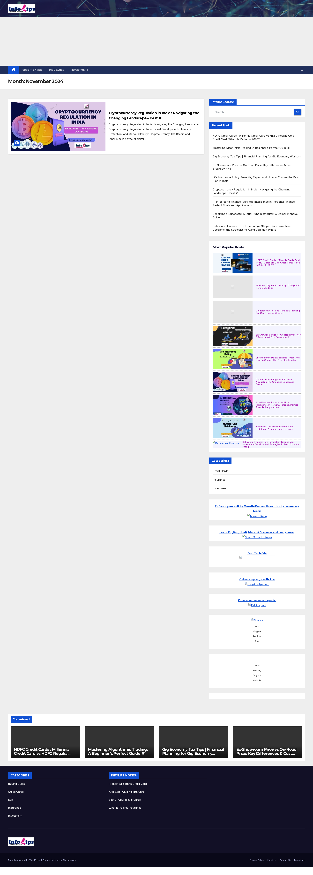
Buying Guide (16, 783)
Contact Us (285, 860)
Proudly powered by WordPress (24, 860)
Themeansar (69, 860)
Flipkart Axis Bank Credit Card (128, 783)
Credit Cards (32, 69)
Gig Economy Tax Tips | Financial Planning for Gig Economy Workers (257, 156)
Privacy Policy (257, 860)
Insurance (56, 69)
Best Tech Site (257, 553)
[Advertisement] (156, 41)
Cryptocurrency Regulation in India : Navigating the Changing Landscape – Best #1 (276, 382)
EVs (10, 799)
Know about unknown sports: (257, 600)
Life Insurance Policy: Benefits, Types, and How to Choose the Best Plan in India (278, 358)
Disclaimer (299, 860)
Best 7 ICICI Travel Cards (125, 799)
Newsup (55, 860)
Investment (79, 69)
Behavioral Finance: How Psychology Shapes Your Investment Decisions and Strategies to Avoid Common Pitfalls (270, 444)
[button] (302, 70)
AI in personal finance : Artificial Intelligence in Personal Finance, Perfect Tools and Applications (277, 405)
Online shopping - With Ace (257, 579)
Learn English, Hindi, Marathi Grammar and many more (256, 532)
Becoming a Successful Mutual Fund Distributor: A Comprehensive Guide (274, 427)
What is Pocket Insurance (125, 807)
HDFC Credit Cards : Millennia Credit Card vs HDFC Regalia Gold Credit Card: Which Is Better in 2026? (278, 262)
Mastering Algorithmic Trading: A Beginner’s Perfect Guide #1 (251, 147)
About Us (271, 860)
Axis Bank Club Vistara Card (126, 791)
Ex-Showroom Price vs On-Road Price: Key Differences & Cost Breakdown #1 (278, 335)
